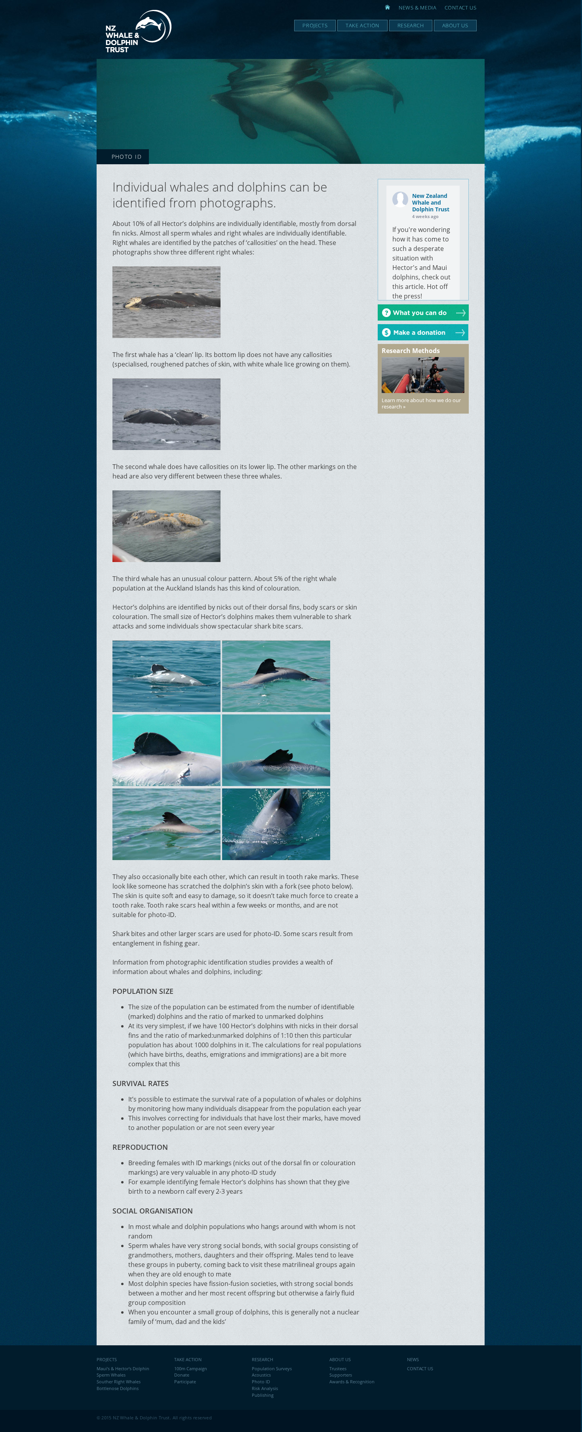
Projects (314, 25)
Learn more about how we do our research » (421, 403)
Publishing (263, 1395)
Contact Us (461, 7)
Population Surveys (272, 1368)
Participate (185, 1382)
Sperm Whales (111, 1375)
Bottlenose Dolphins (118, 1388)
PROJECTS (107, 1359)
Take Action (362, 25)
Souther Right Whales (119, 1382)
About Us (455, 25)
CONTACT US (420, 1368)
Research (411, 25)
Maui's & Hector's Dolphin (123, 1368)
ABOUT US (340, 1359)
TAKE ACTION (188, 1359)
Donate (181, 1375)
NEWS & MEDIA (417, 7)
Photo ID (261, 1382)
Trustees (337, 1368)
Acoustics (261, 1375)
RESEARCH (262, 1359)
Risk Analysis (265, 1388)
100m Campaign (190, 1368)
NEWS (413, 1359)
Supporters (340, 1375)
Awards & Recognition (352, 1382)
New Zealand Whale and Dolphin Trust (430, 202)
